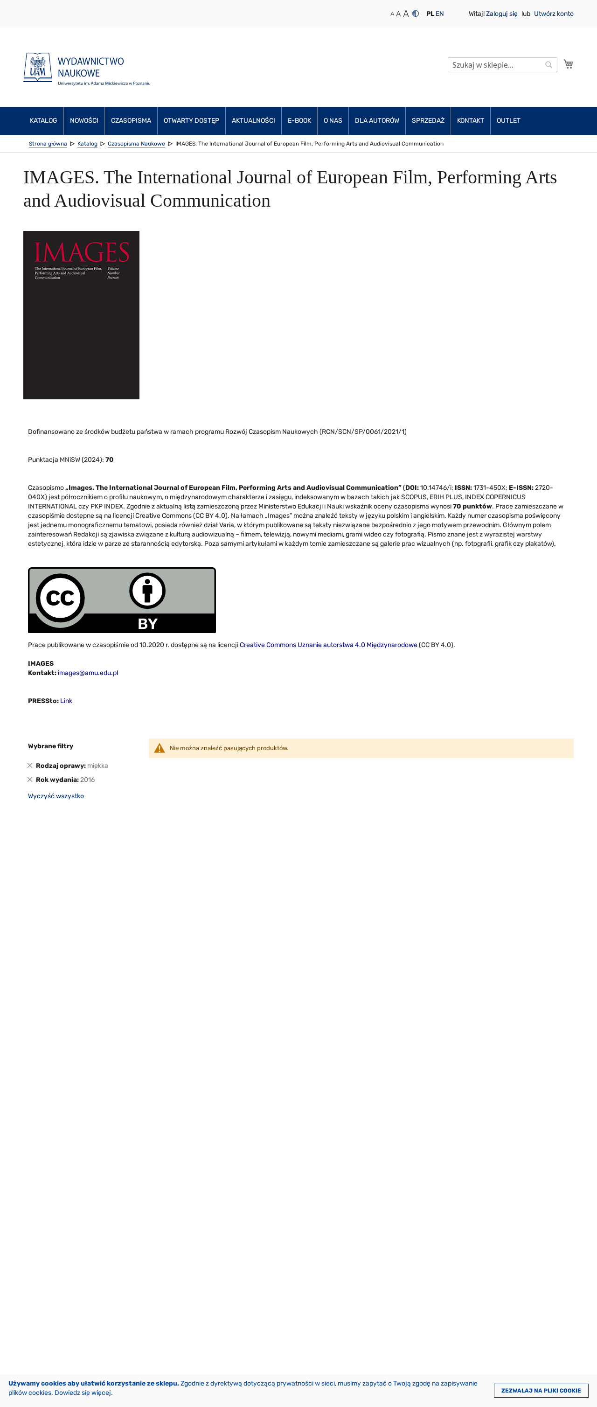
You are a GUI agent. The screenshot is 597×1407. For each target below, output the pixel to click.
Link (66, 701)
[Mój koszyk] (568, 63)
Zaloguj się (502, 14)
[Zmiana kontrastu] (415, 13)
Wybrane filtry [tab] (50, 746)
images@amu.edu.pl (88, 673)
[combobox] (502, 64)
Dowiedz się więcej (83, 1393)
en (440, 14)
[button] (430, 14)
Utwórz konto (554, 14)
